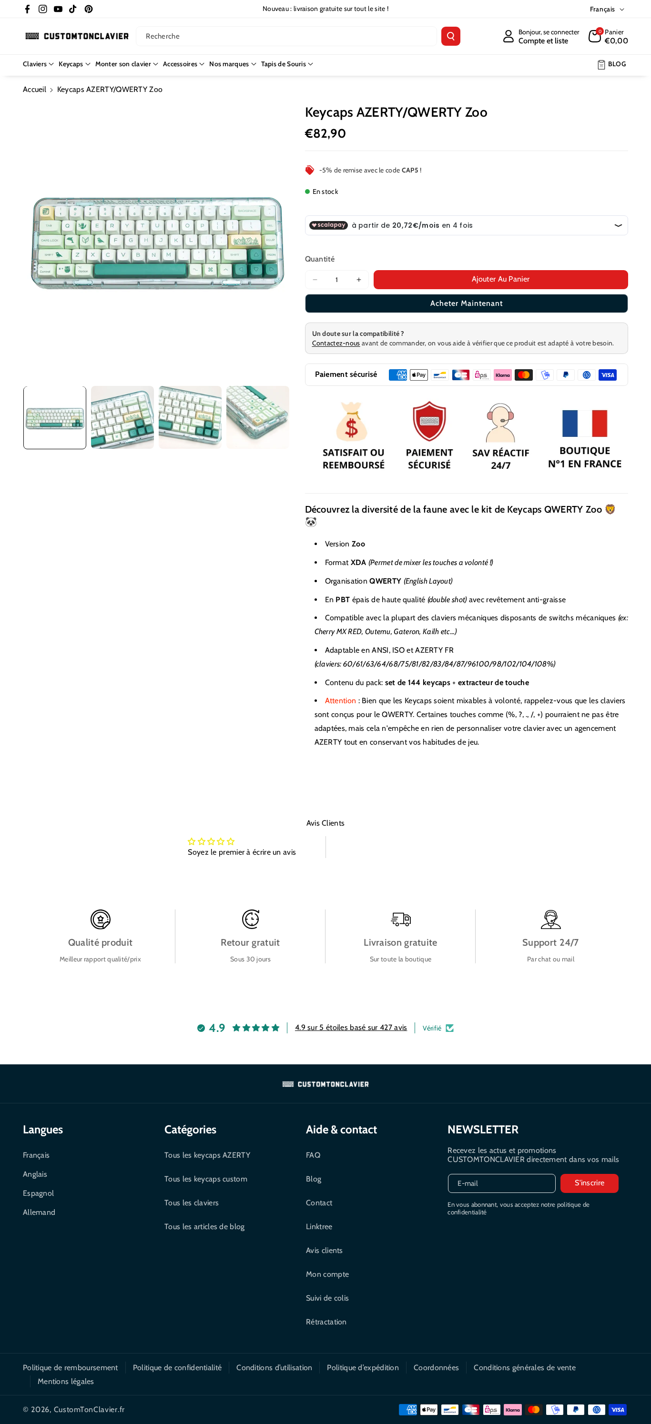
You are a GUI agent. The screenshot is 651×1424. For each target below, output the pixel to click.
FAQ (313, 1155)
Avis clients (324, 1250)
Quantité (320, 258)
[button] (608, 36)
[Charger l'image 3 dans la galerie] (190, 417)
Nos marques (229, 64)
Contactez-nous (336, 343)
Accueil (34, 89)
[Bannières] (467, 437)
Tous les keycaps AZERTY (207, 1155)
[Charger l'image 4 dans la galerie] (257, 417)
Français (36, 1155)
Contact (319, 1202)
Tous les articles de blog (204, 1226)
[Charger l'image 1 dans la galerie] (54, 417)
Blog (313, 1178)
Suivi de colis (327, 1298)
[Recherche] (450, 36)
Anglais (35, 1174)
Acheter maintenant (466, 303)
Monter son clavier (123, 64)
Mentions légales (66, 1381)
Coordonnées (436, 1367)
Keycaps (71, 64)
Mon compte (327, 1274)
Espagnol (38, 1193)
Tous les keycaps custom (205, 1178)
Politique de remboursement (70, 1367)
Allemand (39, 1212)
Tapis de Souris (283, 64)
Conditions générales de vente (525, 1367)
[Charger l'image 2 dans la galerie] (122, 417)
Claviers (35, 64)
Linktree (319, 1226)
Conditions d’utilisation (274, 1367)
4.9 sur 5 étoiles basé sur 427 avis (351, 1027)
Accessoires (180, 64)
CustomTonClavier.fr (89, 1409)
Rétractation (326, 1321)
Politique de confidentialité (177, 1367)
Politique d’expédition (363, 1367)
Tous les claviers (191, 1202)
